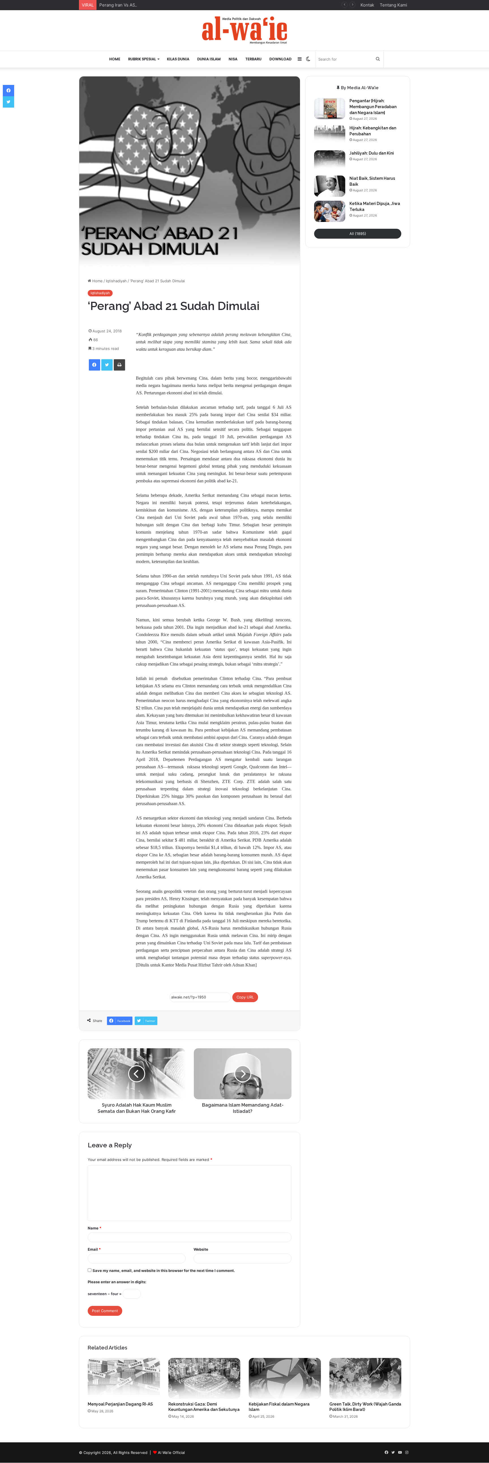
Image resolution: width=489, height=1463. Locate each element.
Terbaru (253, 59)
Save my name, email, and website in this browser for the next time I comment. (164, 1270)
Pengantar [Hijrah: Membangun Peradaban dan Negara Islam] (372, 107)
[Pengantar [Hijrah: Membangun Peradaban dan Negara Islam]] (329, 108)
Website (201, 1249)
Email (94, 1249)
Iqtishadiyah (116, 281)
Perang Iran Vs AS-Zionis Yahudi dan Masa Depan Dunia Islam (161, 5)
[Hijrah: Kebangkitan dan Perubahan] (329, 135)
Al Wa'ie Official (171, 1452)
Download (280, 59)
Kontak (367, 5)
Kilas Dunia (178, 59)
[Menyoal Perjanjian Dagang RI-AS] (124, 1378)
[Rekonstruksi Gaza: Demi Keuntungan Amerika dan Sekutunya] (204, 1378)
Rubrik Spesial (142, 59)
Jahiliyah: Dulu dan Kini (371, 153)
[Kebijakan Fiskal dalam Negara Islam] (285, 1378)
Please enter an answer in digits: (117, 1282)
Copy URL (245, 997)
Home (114, 59)
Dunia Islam (209, 59)
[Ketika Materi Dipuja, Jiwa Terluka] (329, 211)
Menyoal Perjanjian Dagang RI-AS (120, 1404)
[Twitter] (107, 365)
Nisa (233, 59)
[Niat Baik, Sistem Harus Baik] (329, 186)
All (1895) (357, 233)
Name (94, 1228)
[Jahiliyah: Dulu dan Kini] (329, 161)
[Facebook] (94, 365)
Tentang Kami (393, 5)
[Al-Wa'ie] (244, 30)
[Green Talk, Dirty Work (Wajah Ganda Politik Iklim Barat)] (365, 1378)
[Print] (119, 365)
